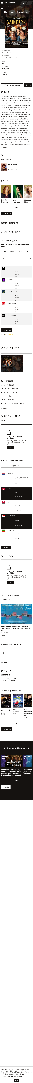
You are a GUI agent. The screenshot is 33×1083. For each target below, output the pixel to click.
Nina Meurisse (16, 201)
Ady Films (17, 534)
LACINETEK (10, 268)
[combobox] (16, 259)
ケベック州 (11, 502)
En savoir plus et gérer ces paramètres (12, 1076)
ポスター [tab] (16, 352)
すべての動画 (5, 787)
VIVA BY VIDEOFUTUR (13, 291)
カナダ (9, 489)
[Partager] (26, 85)
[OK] (16, 1080)
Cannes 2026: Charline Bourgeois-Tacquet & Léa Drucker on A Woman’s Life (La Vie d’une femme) (11, 772)
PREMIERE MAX (12, 303)
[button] (20, 358)
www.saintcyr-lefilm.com (11, 679)
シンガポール (11, 515)
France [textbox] (5, 259)
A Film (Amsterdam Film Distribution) (21, 477)
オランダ (10, 474)
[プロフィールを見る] (29, 3)
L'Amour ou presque (17, 711)
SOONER (10, 280)
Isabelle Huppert (4, 201)
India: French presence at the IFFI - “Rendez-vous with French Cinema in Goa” (15, 628)
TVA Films (17, 492)
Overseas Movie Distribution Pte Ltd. (23, 519)
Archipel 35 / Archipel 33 (9, 58)
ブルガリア (11, 530)
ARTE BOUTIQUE (12, 315)
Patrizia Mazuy (6, 52)
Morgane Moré (27, 201)
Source (3, 334)
